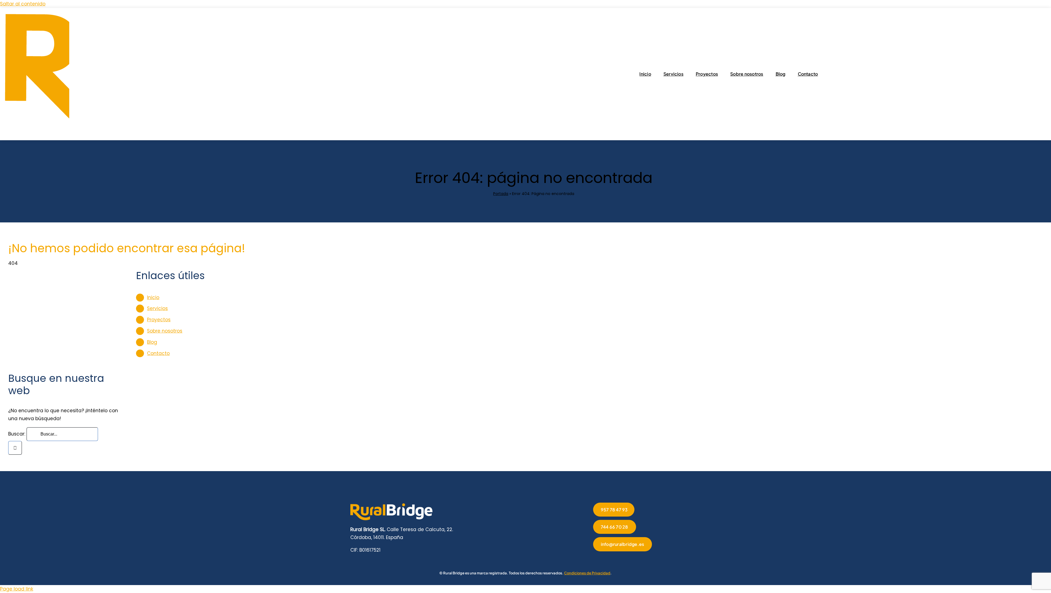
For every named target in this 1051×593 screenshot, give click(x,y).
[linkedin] (621, 559)
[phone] (647, 559)
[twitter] (603, 559)
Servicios (157, 308)
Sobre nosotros (164, 331)
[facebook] (594, 559)
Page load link (16, 589)
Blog (152, 342)
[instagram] (612, 559)
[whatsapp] (629, 559)
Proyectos (159, 319)
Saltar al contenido (22, 4)
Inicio (153, 297)
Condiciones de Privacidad (587, 573)
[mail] (638, 559)
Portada (500, 193)
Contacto (158, 353)
